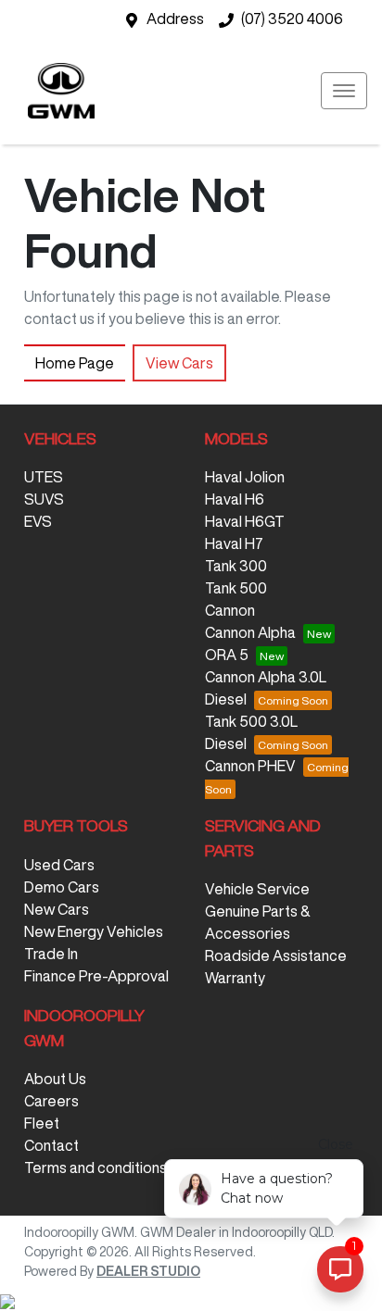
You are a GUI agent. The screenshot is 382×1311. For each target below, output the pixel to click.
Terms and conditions (95, 1167)
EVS (38, 521)
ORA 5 (226, 654)
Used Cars (59, 864)
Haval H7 (234, 543)
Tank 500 (236, 588)
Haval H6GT (245, 521)
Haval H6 (234, 499)
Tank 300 (236, 565)
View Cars (179, 363)
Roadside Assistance (276, 955)
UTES (43, 476)
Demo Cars (61, 887)
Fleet (41, 1123)
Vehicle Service (257, 888)
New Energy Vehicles (93, 931)
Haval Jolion (245, 476)
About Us (55, 1078)
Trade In (51, 953)
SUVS (44, 499)
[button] (344, 90)
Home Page (74, 363)
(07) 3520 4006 (292, 18)
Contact (51, 1145)
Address (175, 18)
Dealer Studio (148, 1271)
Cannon (230, 610)
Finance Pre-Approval (96, 975)
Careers (51, 1100)
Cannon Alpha (250, 632)
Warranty (235, 977)
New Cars (56, 909)
